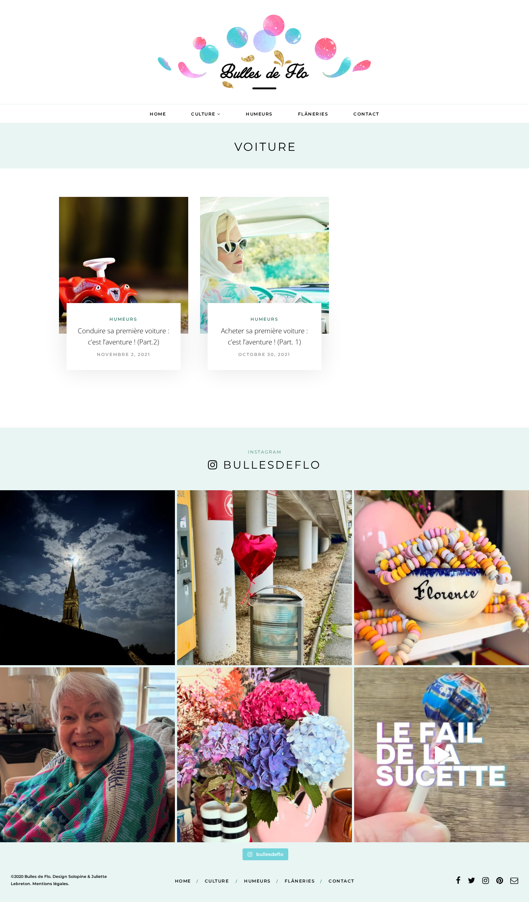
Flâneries (313, 114)
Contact (366, 114)
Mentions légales (50, 883)
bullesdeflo (272, 465)
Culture (203, 114)
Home (158, 114)
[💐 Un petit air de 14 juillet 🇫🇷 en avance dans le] (264, 754)
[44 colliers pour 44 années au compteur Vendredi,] (441, 577)
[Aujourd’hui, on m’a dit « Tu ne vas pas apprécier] (87, 754)
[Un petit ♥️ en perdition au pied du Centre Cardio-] (264, 577)
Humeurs (259, 114)
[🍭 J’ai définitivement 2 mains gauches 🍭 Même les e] (441, 754)
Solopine (77, 876)
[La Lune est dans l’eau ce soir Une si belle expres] (87, 577)
